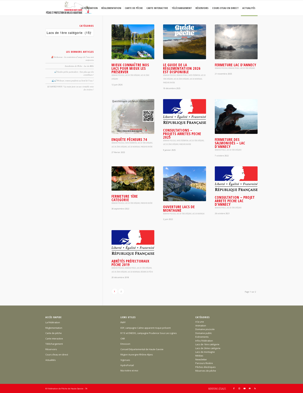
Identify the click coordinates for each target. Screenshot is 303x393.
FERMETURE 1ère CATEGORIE (125, 198)
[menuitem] (90, 8)
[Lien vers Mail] (249, 388)
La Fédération (52, 322)
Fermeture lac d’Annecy (235, 64)
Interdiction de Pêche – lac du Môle (79, 66)
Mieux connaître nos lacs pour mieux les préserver (130, 68)
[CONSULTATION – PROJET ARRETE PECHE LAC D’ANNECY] (236, 179)
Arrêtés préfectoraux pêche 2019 (130, 263)
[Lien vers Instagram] (239, 388)
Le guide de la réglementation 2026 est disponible (182, 68)
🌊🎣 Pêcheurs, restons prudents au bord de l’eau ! (73, 80)
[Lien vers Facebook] (234, 388)
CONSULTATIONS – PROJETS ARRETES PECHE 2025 (182, 134)
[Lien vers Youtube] (244, 388)
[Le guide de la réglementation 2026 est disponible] (184, 41)
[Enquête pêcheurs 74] (133, 116)
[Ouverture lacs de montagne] (184, 183)
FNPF (123, 322)
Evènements (202, 336)
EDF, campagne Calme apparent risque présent (145, 327)
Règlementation (53, 327)
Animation (200, 325)
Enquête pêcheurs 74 (129, 139)
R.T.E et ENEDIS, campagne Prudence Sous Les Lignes (148, 333)
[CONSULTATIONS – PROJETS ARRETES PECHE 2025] (184, 111)
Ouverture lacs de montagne (179, 208)
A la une (199, 321)
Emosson (125, 343)
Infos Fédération (194, 75)
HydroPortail (127, 365)
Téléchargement (54, 343)
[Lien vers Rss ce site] (255, 388)
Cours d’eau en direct (56, 354)
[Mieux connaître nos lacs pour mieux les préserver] (133, 41)
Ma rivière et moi (129, 370)
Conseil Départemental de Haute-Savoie (141, 349)
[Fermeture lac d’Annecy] (236, 41)
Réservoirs (51, 349)
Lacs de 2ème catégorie (181, 79)
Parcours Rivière (169, 82)
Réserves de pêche (147, 272)
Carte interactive (54, 338)
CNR (122, 338)
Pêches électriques (205, 367)
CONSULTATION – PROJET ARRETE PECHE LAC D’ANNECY (235, 201)
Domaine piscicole (118, 75)
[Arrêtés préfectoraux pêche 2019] (133, 242)
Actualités (50, 360)
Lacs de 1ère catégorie (132, 75)
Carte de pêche (53, 333)
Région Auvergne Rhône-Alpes (136, 354)
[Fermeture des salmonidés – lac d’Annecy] (236, 116)
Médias (199, 355)
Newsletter (201, 359)
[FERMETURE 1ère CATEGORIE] (133, 178)
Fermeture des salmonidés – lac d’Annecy (230, 143)
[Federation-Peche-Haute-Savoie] (69, 8)
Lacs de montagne (196, 79)
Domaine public (182, 75)
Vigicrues (125, 360)
